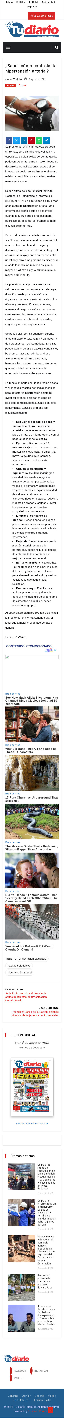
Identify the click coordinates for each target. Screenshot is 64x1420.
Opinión (26, 1395)
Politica (21, 2)
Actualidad (48, 2)
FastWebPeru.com (39, 1411)
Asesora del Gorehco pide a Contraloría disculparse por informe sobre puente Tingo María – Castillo (46, 1315)
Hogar (10, 85)
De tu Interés (20, 1400)
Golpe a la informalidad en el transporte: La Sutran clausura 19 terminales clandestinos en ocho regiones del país (47, 1212)
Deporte (32, 6)
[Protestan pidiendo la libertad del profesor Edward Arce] (21, 1287)
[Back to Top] (50, 1410)
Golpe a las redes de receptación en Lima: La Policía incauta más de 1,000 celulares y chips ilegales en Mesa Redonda (46, 1177)
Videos (52, 1395)
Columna (13, 1395)
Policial (33, 2)
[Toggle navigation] (7, 47)
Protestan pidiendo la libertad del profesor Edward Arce (45, 1281)
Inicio (9, 2)
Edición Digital (42, 1400)
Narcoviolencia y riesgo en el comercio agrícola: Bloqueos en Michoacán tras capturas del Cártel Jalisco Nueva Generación (46, 1250)
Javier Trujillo (13, 79)
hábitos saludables (19, 965)
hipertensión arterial (20, 972)
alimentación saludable (32, 958)
